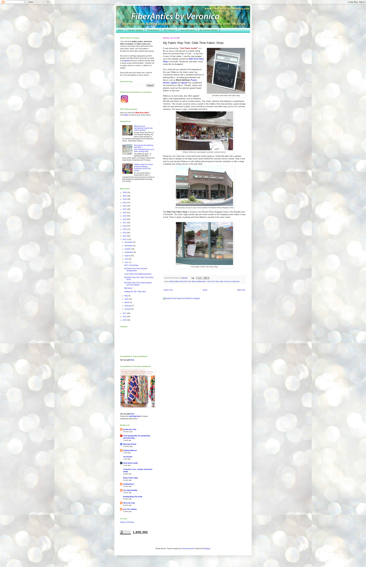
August (128, 256)
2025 (125, 196)
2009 (125, 320)
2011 (125, 313)
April (127, 299)
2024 (125, 199)
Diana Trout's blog (130, 478)
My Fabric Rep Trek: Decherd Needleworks (135, 270)
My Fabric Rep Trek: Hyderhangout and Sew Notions (138, 284)
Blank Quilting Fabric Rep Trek (180, 281)
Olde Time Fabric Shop (215, 281)
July (126, 259)
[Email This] (197, 278)
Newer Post (168, 290)
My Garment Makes (208, 30)
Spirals (184, 83)
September (129, 252)
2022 (125, 206)
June (127, 262)
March (127, 302)
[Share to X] (202, 278)
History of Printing (127, 522)
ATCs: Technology (131, 265)
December (129, 242)
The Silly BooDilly (130, 490)
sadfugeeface (128, 484)
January (128, 309)
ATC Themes (170, 30)
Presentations (153, 30)
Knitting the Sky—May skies (135, 292)
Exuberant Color (129, 429)
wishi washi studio (130, 463)
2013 (125, 236)
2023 (125, 203)
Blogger (207, 549)
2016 (125, 226)
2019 (125, 216)
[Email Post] (192, 278)
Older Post (241, 290)
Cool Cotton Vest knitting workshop (137, 274)
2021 (125, 209)
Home (120, 30)
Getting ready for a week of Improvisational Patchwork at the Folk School (143, 167)
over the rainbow (130, 509)
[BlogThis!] (200, 278)
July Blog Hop (134, 416)
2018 (125, 219)
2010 (125, 317)
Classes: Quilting (135, 30)
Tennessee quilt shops (232, 281)
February (128, 306)
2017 (125, 223)
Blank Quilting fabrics (199, 281)
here (126, 115)
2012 (125, 239)
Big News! (128, 288)
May (126, 296)
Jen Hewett (127, 457)
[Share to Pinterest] (208, 278)
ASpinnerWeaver (130, 450)
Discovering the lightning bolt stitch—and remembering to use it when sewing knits (144, 148)
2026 (125, 192)
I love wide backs (187, 30)
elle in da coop (129, 503)
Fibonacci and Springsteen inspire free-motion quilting (143, 128)
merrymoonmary (187, 549)
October (128, 249)
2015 (125, 229)
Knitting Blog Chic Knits (132, 497)
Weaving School (129, 444)
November (129, 246)
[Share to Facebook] (205, 278)
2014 (125, 233)
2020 (125, 213)
